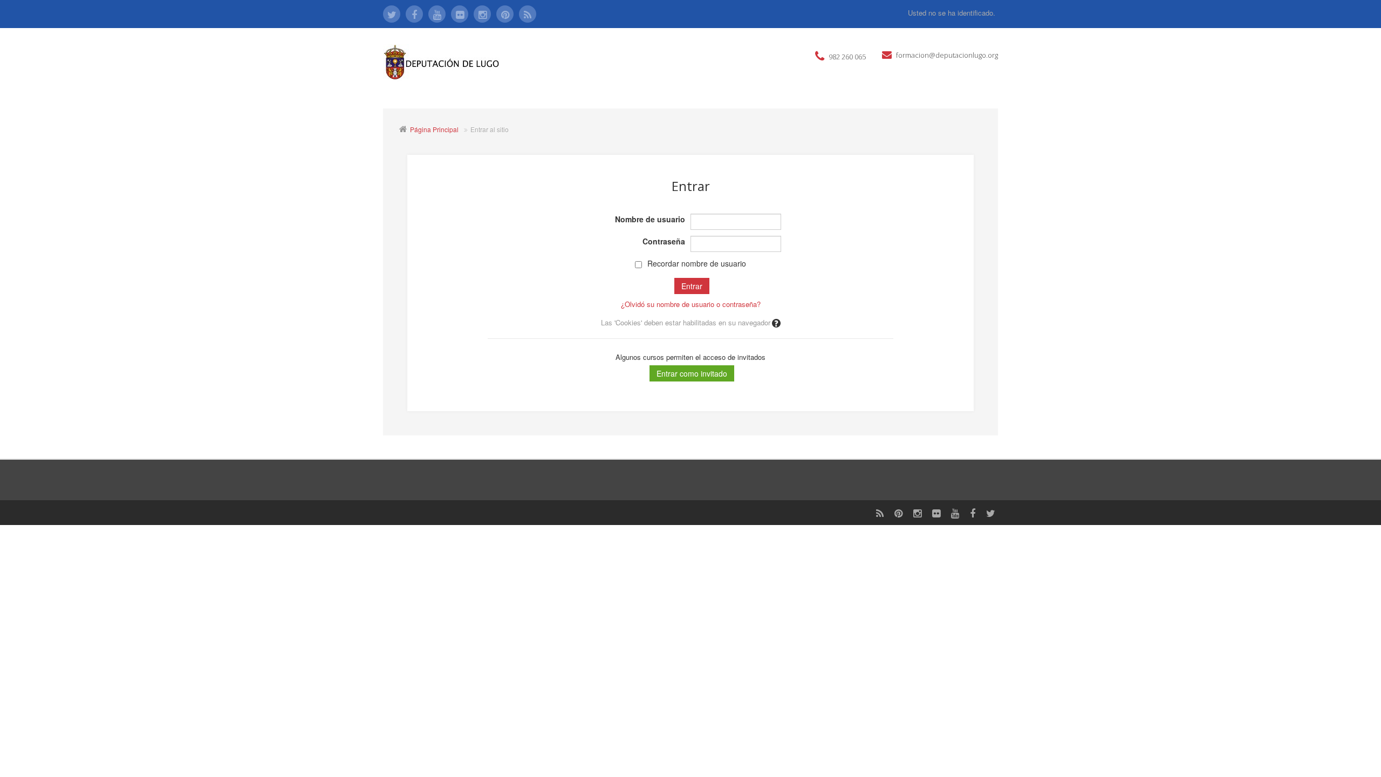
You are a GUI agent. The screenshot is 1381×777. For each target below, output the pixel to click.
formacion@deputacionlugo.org (947, 55)
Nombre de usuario (650, 219)
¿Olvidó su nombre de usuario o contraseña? (691, 304)
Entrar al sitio (489, 129)
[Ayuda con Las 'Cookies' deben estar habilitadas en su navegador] (775, 322)
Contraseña (663, 241)
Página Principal (434, 129)
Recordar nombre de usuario (696, 263)
